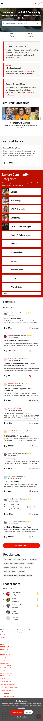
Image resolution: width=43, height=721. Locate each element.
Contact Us (3, 653)
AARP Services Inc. (6, 674)
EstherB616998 (12, 358)
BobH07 (14, 599)
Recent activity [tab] (8, 307)
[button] (21, 717)
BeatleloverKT (16, 605)
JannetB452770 (13, 383)
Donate (2, 638)
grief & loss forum (9, 571)
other (22, 563)
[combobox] (21, 23)
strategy (22, 575)
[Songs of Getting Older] (20, 155)
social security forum (10, 567)
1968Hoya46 (16, 617)
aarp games (17, 559)
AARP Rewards (5, 645)
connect (29, 575)
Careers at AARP (5, 666)
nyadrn (10, 335)
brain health (33, 559)
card (21, 567)
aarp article (7, 559)
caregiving (29, 563)
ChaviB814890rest (13, 430)
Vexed (10, 313)
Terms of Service (9, 696)
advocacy (21, 571)
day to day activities (10, 575)
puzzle (25, 559)
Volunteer (3, 640)
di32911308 (11, 476)
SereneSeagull (16, 592)
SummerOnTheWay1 (14, 408)
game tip (27, 567)
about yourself (27, 71)
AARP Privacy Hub (10, 694)
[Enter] (3, 23)
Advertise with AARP (6, 663)
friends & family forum (11, 563)
